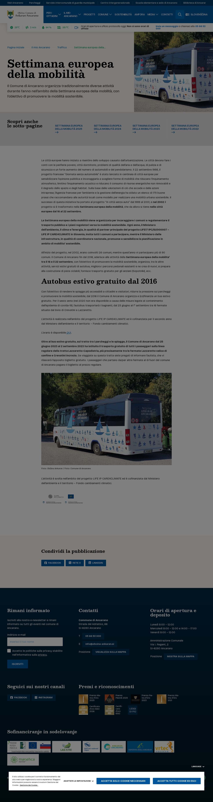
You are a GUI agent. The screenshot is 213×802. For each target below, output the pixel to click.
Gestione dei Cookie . (29, 785)
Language (197, 767)
